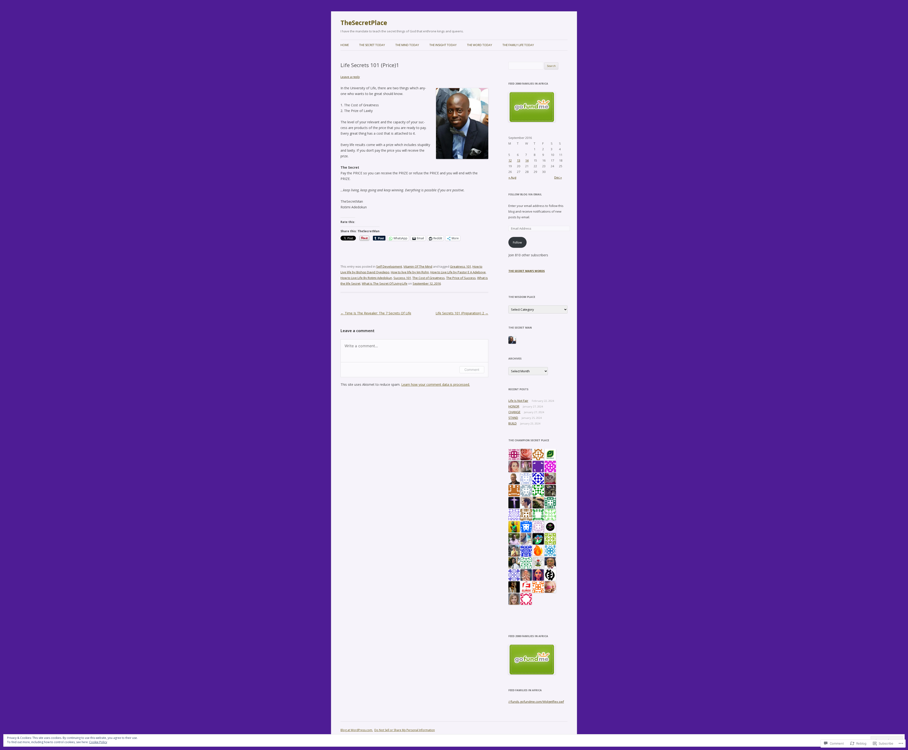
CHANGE (514, 412)
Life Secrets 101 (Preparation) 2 (462, 313)
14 (526, 160)
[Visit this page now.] (531, 121)
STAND (513, 418)
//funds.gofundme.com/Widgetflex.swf (536, 701)
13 (518, 160)
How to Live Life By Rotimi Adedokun (366, 278)
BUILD (512, 423)
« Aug (512, 177)
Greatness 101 (460, 266)
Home (344, 45)
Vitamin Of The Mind (417, 266)
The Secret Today (372, 45)
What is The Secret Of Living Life (384, 283)
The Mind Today (407, 45)
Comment (471, 370)
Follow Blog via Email (525, 194)
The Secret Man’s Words (526, 271)
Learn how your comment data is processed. (435, 384)
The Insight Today (443, 45)
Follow (517, 242)
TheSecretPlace (363, 22)
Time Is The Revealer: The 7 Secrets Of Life (375, 313)
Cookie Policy (98, 742)
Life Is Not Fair (518, 401)
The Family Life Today (518, 45)
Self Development (389, 266)
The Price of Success (461, 278)
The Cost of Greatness (428, 278)
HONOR (513, 406)
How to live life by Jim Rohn (410, 272)
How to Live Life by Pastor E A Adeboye (458, 272)
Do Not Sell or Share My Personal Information (404, 730)
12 (510, 160)
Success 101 (402, 278)
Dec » (558, 177)
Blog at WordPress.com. (356, 730)
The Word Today (479, 45)
